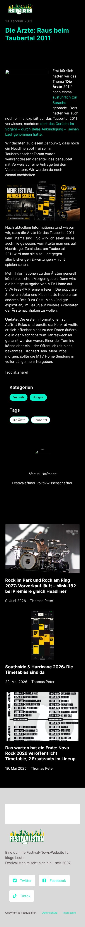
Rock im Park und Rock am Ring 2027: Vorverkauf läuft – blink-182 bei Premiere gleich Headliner (40, 586)
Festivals (18, 397)
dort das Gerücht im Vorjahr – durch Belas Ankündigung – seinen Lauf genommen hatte (42, 128)
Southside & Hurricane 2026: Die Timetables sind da (39, 669)
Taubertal (40, 420)
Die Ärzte (19, 420)
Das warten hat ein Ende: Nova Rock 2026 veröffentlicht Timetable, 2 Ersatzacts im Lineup (40, 753)
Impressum (69, 912)
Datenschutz (50, 912)
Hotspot (38, 397)
